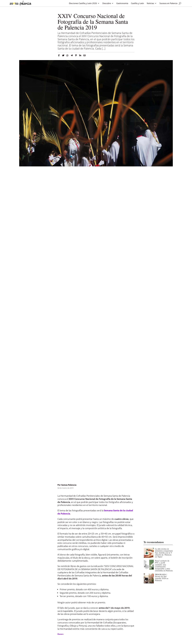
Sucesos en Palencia (168, 3)
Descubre (106, 3)
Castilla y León (137, 3)
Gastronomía (122, 3)
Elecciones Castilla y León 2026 (83, 3)
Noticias (150, 3)
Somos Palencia (68, 485)
